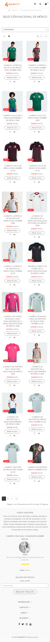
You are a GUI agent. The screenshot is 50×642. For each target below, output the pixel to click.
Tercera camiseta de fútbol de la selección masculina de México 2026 (37, 270)
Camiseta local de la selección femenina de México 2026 (13, 117)
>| (16, 498)
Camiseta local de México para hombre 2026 (37, 117)
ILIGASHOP (21, 637)
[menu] (35, 4)
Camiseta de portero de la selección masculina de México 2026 (13, 370)
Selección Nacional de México (31, 10)
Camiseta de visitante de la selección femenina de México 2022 (37, 370)
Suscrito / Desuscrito (26, 592)
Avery (25, 554)
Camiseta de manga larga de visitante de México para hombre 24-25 (37, 320)
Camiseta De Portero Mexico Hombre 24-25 (37, 468)
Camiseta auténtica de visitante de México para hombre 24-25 (13, 270)
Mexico (15, 10)
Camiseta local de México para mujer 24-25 (37, 168)
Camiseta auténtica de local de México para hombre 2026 (13, 67)
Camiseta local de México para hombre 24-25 (13, 168)
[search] (40, 4)
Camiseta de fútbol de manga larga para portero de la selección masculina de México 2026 (13, 321)
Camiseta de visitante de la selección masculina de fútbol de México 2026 (37, 221)
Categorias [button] (8, 29)
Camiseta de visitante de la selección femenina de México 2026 (13, 420)
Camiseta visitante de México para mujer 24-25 (13, 469)
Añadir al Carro (12, 77)
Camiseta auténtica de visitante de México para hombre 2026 (13, 219)
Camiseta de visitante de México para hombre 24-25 (37, 419)
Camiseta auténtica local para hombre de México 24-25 (37, 67)
